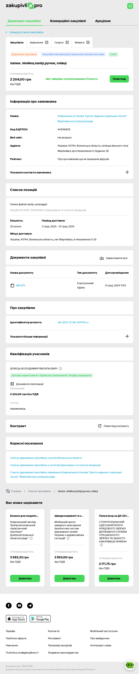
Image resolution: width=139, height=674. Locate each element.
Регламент (54, 638)
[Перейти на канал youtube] (19, 605)
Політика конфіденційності (22, 652)
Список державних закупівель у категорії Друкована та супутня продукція (55, 465)
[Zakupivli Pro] (24, 6)
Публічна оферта (16, 638)
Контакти (54, 631)
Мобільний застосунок (104, 631)
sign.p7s (20, 285)
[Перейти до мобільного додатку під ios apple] (16, 618)
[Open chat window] (130, 665)
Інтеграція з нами (100, 645)
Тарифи (10, 631)
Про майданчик (99, 638)
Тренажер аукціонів (60, 645)
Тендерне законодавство (63, 652)
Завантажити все (116, 258)
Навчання (12, 645)
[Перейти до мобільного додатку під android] (40, 618)
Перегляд (119, 79)
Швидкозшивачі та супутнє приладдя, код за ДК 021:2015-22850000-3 (69, 515)
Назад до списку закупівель (26, 32)
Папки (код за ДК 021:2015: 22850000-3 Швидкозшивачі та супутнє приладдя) (114, 515)
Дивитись (25, 578)
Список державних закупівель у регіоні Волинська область (46, 458)
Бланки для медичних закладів (25, 515)
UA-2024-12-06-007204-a (73, 322)
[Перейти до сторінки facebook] (9, 605)
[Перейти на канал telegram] (30, 605)
